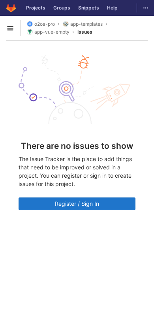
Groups (61, 8)
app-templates (86, 24)
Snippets (88, 8)
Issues (84, 32)
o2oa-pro (44, 24)
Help (112, 8)
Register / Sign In (77, 203)
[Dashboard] (11, 8)
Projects (35, 8)
